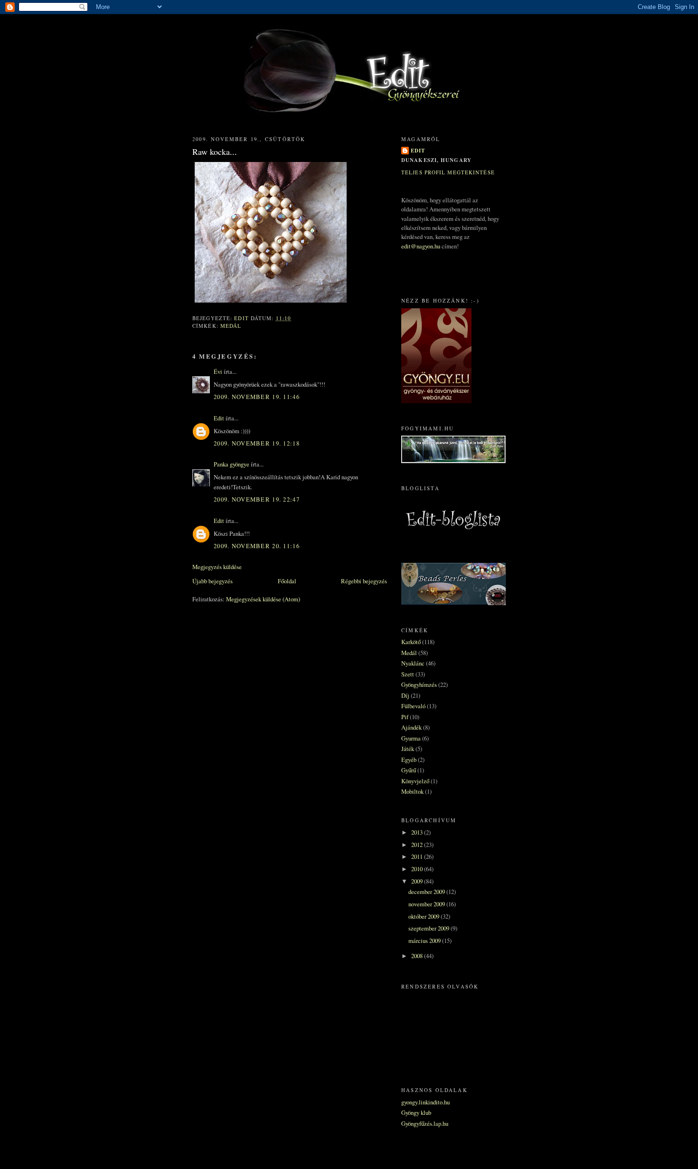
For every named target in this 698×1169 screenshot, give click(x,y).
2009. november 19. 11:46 (257, 396)
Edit (219, 418)
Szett (407, 674)
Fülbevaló (413, 706)
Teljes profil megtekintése (448, 172)
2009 (417, 881)
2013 (417, 832)
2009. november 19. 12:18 (257, 443)
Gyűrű (408, 770)
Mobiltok (412, 791)
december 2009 (427, 891)
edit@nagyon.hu (420, 246)
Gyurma (411, 738)
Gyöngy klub (416, 1112)
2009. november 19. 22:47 (257, 499)
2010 (417, 869)
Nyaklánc (412, 663)
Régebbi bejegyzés (364, 581)
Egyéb (408, 759)
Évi (218, 371)
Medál (231, 325)
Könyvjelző (415, 781)
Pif (404, 717)
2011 (417, 856)
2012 (417, 844)
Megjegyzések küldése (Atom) (263, 599)
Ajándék (411, 727)
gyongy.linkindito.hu (425, 1102)
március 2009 (425, 940)
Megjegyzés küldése (217, 566)
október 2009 (424, 916)
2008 (417, 955)
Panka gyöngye (231, 464)
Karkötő (411, 641)
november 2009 (427, 904)
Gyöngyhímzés (419, 684)
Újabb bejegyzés (212, 581)
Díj (405, 695)
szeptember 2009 (429, 928)
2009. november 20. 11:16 (257, 546)
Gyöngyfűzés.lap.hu (424, 1123)
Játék (407, 748)
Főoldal (287, 581)
